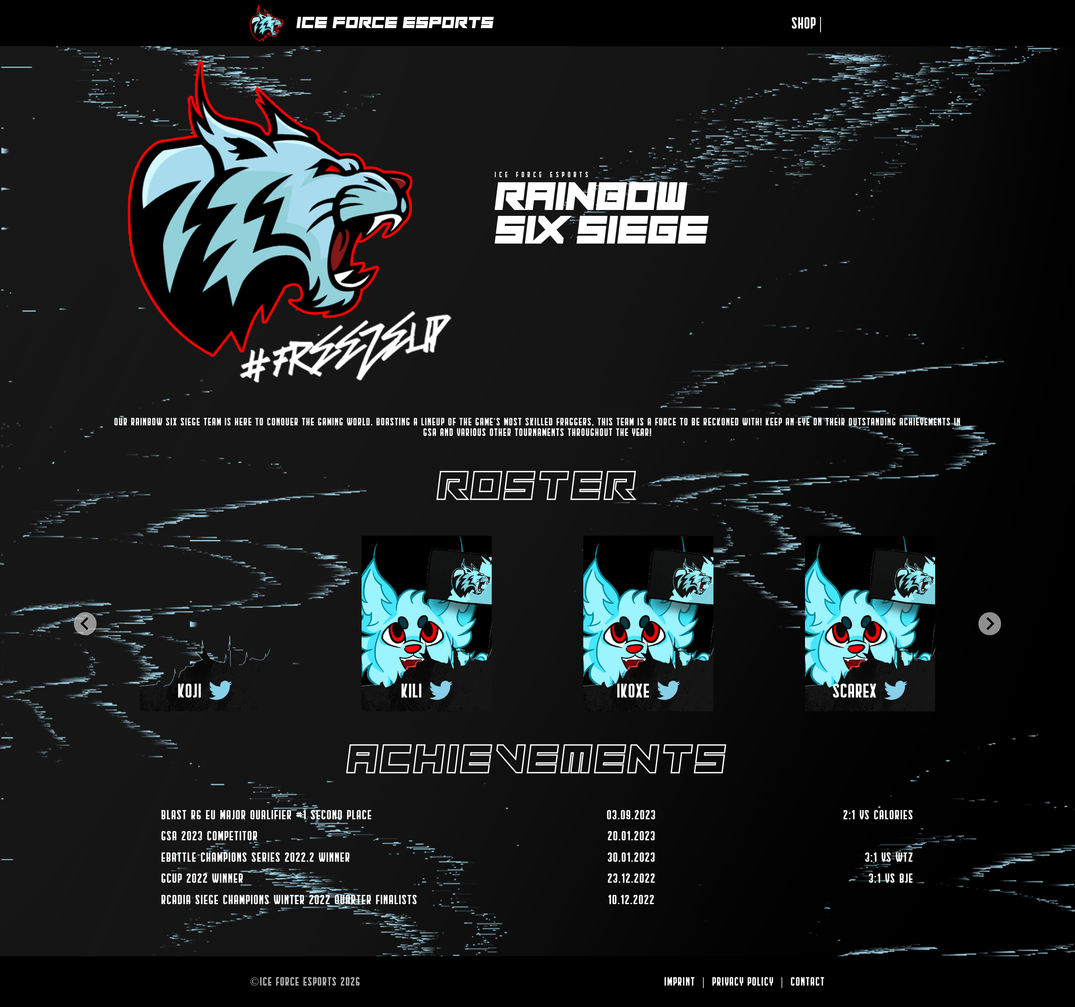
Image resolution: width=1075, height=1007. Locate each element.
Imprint (679, 981)
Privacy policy (743, 981)
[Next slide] (989, 623)
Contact (808, 981)
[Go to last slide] (85, 623)
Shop (807, 22)
